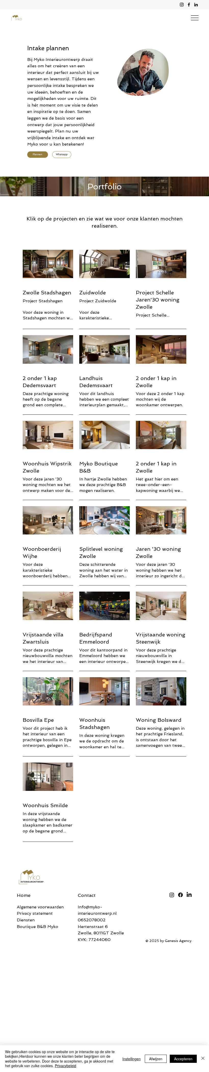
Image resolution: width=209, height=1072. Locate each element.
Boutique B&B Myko (37, 926)
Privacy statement (35, 913)
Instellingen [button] (131, 1058)
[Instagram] (181, 4)
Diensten (26, 920)
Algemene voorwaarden (40, 907)
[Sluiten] (203, 1058)
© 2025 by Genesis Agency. (169, 941)
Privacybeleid (65, 1065)
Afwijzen (155, 1058)
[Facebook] (188, 4)
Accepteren (183, 1058)
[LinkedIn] (196, 4)
